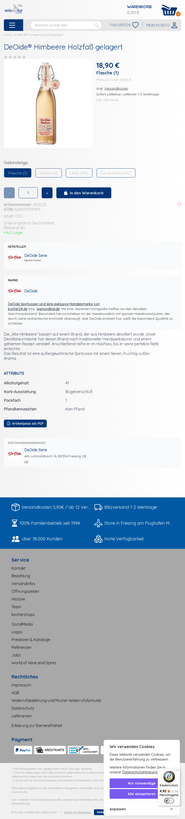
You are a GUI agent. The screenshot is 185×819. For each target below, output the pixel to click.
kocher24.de (17, 309)
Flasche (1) (17, 172)
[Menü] (177, 771)
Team (16, 606)
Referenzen (22, 647)
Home (8, 34)
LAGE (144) (79, 172)
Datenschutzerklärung (139, 772)
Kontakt (19, 568)
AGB (15, 692)
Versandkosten (116, 88)
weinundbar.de (48, 309)
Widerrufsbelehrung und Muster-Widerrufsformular (56, 700)
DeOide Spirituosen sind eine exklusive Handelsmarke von (54, 304)
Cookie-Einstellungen (77, 812)
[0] (169, 10)
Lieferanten (22, 715)
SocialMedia (22, 624)
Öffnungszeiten (25, 591)
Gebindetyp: (16, 162)
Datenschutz (23, 708)
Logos (17, 631)
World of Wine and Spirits (34, 662)
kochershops (23, 614)
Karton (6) (49, 172)
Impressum (21, 685)
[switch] (169, 801)
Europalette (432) (116, 172)
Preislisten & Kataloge (31, 639)
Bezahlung (21, 575)
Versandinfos (23, 583)
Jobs (16, 655)
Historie (18, 599)
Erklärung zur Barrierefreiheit (37, 725)
